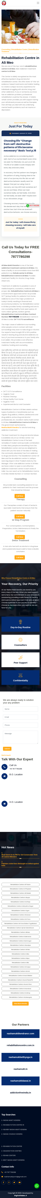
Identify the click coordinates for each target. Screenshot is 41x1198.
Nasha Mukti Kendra (11, 1120)
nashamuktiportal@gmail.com (15, 1177)
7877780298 (34, 205)
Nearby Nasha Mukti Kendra (15, 1129)
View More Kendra (20, 1004)
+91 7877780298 (15, 769)
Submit (7, 749)
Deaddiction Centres (12, 1151)
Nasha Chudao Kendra (12, 1134)
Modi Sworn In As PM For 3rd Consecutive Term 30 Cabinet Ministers (19, 856)
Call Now (19, 496)
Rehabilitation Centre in (13, 1125)
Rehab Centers (9, 1155)
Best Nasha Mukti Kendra (14, 1160)
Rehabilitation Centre (12, 1146)
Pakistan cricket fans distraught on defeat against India (20, 864)
